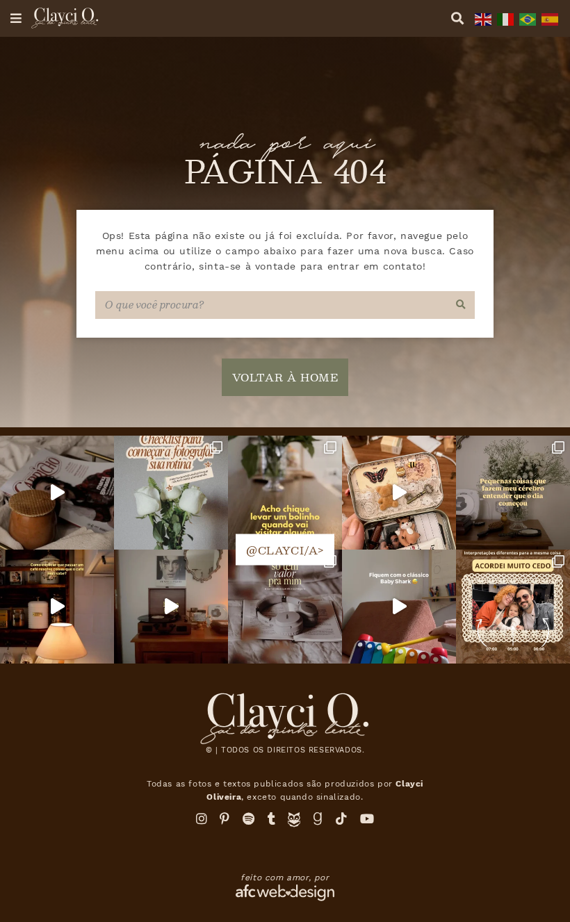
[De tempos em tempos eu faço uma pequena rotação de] (399, 607)
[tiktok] (342, 819)
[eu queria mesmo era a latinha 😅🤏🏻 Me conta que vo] (399, 493)
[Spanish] (548, 18)
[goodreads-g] (318, 819)
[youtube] (367, 819)
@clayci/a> (285, 550)
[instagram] (202, 819)
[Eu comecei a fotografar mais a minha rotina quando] (171, 493)
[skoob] (294, 823)
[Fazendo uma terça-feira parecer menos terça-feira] (57, 493)
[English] (482, 18)
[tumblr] (272, 819)
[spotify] (249, 819)
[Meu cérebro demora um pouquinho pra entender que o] (513, 493)
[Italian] (504, 18)
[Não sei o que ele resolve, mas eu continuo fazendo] (57, 607)
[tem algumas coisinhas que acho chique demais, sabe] (285, 493)
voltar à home (285, 377)
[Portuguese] (526, 18)
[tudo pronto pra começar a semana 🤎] (171, 607)
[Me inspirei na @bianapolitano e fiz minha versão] (513, 607)
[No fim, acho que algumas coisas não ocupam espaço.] (285, 607)
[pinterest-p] (225, 819)
